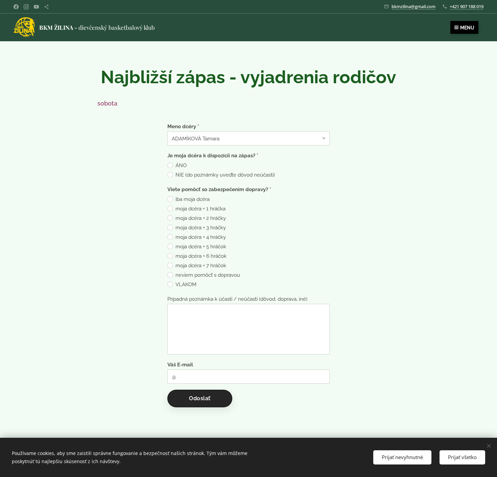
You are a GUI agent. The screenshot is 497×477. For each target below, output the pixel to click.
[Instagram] (26, 7)
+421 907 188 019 (466, 6)
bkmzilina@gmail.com (413, 6)
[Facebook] (16, 7)
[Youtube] (36, 7)
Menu (467, 27)
